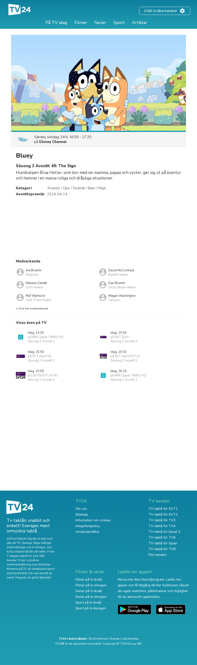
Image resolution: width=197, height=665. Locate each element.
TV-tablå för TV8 (161, 549)
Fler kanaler (157, 554)
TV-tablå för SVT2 (163, 514)
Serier (100, 22)
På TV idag (56, 22)
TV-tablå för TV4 (161, 526)
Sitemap (81, 514)
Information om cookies (93, 520)
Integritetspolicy (87, 526)
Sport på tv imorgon (90, 608)
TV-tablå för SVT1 (163, 508)
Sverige (114, 639)
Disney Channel (53, 141)
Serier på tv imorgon (90, 596)
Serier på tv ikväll (88, 591)
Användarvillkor (87, 531)
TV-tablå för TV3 (161, 520)
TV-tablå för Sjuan (162, 543)
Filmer (80, 22)
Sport (119, 22)
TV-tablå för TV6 (161, 537)
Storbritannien (98, 639)
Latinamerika (130, 639)
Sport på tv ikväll (88, 602)
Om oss (81, 508)
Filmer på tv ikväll (88, 579)
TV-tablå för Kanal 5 (164, 531)
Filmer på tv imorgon (90, 585)
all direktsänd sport (41, 569)
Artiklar (139, 22)
